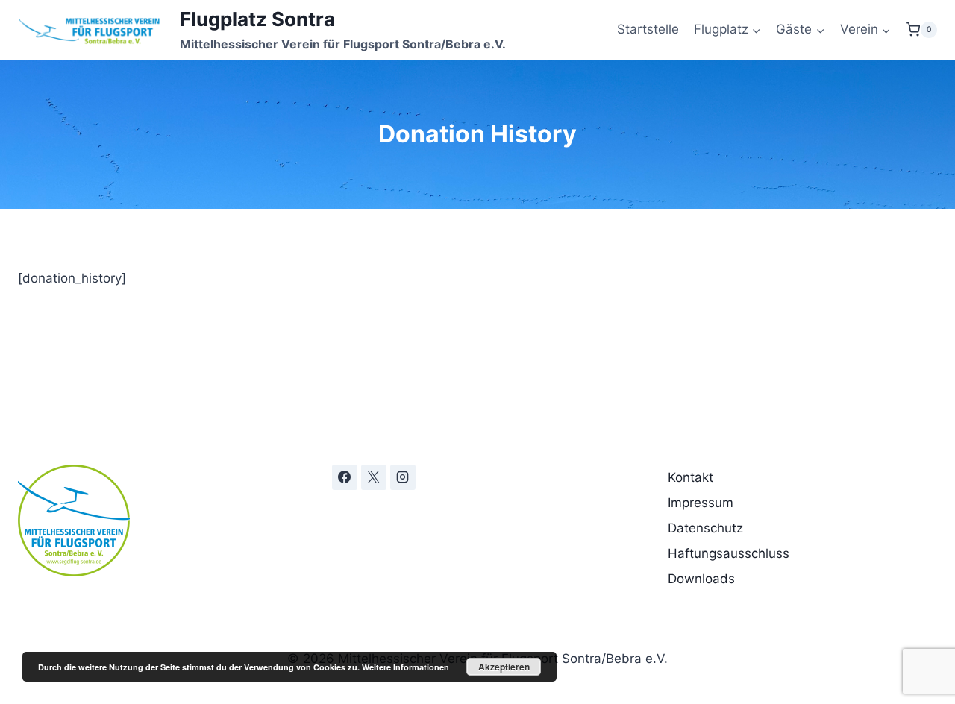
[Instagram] (403, 477)
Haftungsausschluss (728, 553)
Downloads (701, 578)
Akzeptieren (504, 666)
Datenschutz (705, 528)
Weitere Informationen (405, 667)
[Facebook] (344, 477)
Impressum (700, 502)
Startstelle (648, 29)
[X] (373, 477)
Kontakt (690, 477)
